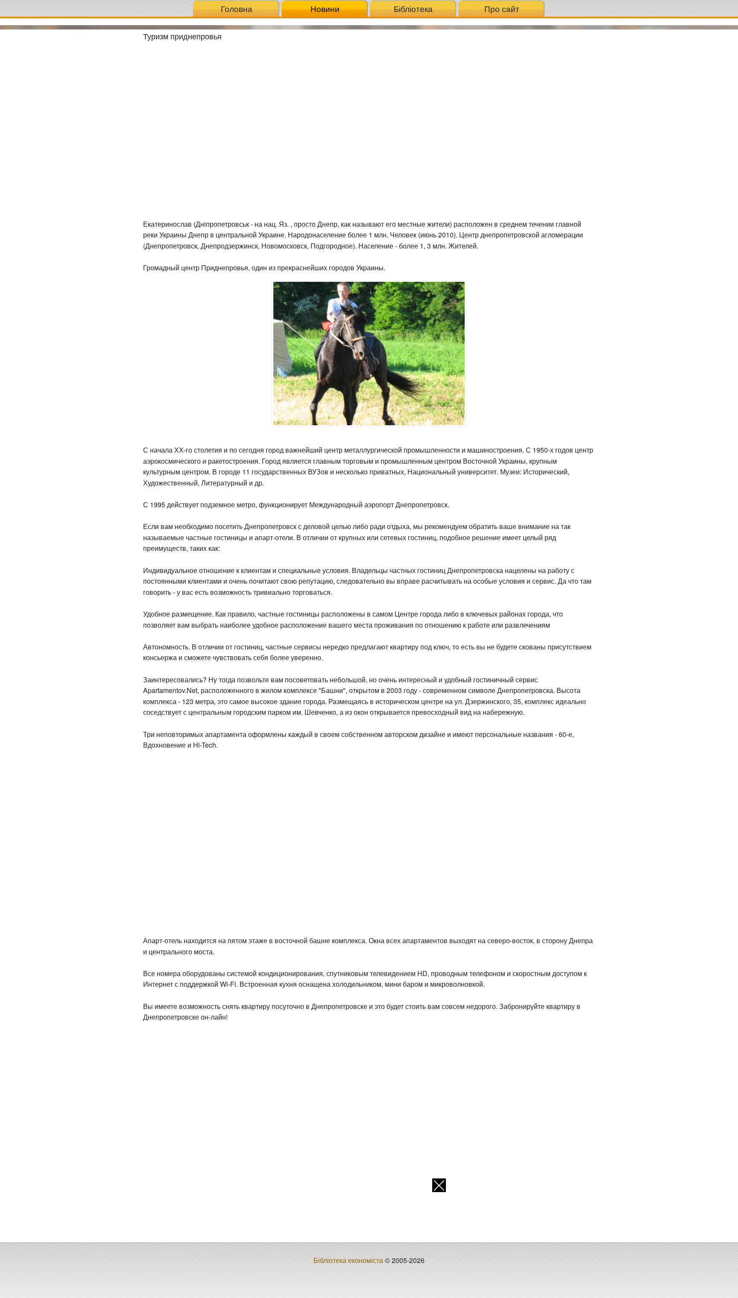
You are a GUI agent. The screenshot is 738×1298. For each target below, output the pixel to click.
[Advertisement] (68, 157)
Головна (236, 8)
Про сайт (501, 8)
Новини (325, 8)
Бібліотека (413, 8)
